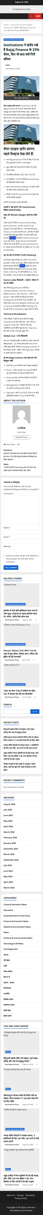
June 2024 (8, 871)
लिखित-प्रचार (8, 999)
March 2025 (9, 854)
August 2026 (9, 804)
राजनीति (6, 993)
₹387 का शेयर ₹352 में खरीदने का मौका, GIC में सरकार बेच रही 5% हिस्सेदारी (20, 692)
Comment (9, 493)
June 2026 (8, 815)
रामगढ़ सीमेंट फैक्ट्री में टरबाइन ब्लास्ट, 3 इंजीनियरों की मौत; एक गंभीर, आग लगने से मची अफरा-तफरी (21, 1138)
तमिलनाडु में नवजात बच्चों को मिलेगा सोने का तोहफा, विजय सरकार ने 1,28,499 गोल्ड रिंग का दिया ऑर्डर (21, 1098)
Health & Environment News (17, 927)
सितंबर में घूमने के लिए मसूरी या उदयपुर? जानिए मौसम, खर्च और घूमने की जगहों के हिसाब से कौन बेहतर (20, 767)
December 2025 (11, 848)
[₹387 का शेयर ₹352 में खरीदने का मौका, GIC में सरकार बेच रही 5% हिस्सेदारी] (21, 675)
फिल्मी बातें (7, 988)
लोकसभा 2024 (9, 1004)
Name (7, 527)
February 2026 (10, 837)
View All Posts (21, 437)
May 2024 (8, 876)
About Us (11, 1195)
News (6, 932)
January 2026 (10, 843)
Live (38, 16)
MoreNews (15, 1210)
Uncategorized (10, 949)
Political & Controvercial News (18, 938)
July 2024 (8, 865)
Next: (20, 467)
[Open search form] (25, 16)
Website (7, 546)
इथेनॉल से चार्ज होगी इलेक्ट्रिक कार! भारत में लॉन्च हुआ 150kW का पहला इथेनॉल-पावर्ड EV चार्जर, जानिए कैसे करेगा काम (20, 613)
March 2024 (9, 887)
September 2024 (11, 860)
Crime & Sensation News (15, 904)
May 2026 (8, 821)
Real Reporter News (12, 620)
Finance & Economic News (13, 40)
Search (8, 704)
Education (8, 910)
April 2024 (8, 882)
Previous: (20, 455)
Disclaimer (30, 1195)
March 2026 (9, 832)
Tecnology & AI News (13, 943)
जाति (5, 965)
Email (7, 537)
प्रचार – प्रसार (9, 982)
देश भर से (7, 977)
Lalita (7, 65)
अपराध (6, 954)
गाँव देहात (7, 960)
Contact (20, 1195)
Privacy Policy (21, 1198)
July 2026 (8, 809)
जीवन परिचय (8, 971)
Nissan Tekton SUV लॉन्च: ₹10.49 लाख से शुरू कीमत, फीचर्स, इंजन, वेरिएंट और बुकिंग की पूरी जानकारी (21, 653)
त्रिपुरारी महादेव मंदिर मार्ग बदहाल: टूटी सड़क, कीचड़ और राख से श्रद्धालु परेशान (21, 1060)
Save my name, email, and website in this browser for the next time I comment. (22, 558)
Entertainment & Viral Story (17, 915)
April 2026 (8, 826)
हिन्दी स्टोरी (7, 1016)
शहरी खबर (7, 1010)
